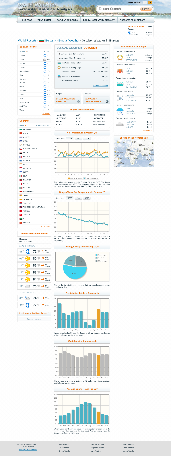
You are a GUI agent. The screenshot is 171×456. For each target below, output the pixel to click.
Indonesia (27, 168)
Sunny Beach (24, 102)
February (62, 118)
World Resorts (27, 40)
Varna (22, 110)
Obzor (22, 87)
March (60, 121)
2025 (70, 139)
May (78, 115)
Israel (26, 172)
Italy (25, 176)
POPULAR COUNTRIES (67, 20)
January (61, 115)
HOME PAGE (26, 20)
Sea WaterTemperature (92, 100)
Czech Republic (30, 149)
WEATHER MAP (44, 20)
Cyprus (26, 145)
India (25, 164)
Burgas (22, 63)
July (78, 121)
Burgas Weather (68, 40)
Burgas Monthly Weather (82, 109)
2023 (87, 139)
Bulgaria (50, 40)
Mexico (26, 188)
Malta (25, 184)
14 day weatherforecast (65, 100)
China (25, 133)
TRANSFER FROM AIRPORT (132, 20)
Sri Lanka (27, 199)
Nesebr (22, 83)
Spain (25, 195)
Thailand (27, 203)
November (99, 121)
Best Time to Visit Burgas (133, 47)
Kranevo (23, 79)
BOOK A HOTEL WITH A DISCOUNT (99, 20)
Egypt (26, 153)
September (100, 115)
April (60, 125)
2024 (78, 139)
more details (147, 130)
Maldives (27, 180)
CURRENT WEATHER (136, 26)
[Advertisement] (66, 31)
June (78, 118)
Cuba (25, 141)
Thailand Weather (97, 445)
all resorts (46, 114)
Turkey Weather (128, 445)
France (26, 157)
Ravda (22, 94)
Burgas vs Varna (34, 319)
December (99, 125)
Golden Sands (25, 71)
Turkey (26, 215)
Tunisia (26, 211)
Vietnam (26, 223)
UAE (25, 219)
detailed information (100, 86)
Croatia (26, 137)
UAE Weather (64, 448)
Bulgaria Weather (97, 448)
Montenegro (29, 192)
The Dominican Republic (34, 207)
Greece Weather (65, 451)
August (79, 125)
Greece (26, 160)
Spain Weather (128, 448)
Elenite (22, 67)
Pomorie (23, 91)
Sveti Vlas (23, 106)
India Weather (96, 451)
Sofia (21, 98)
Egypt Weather (64, 445)
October (99, 118)
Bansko (22, 60)
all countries (45, 226)
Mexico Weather (129, 451)
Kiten (21, 75)
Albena (22, 56)
